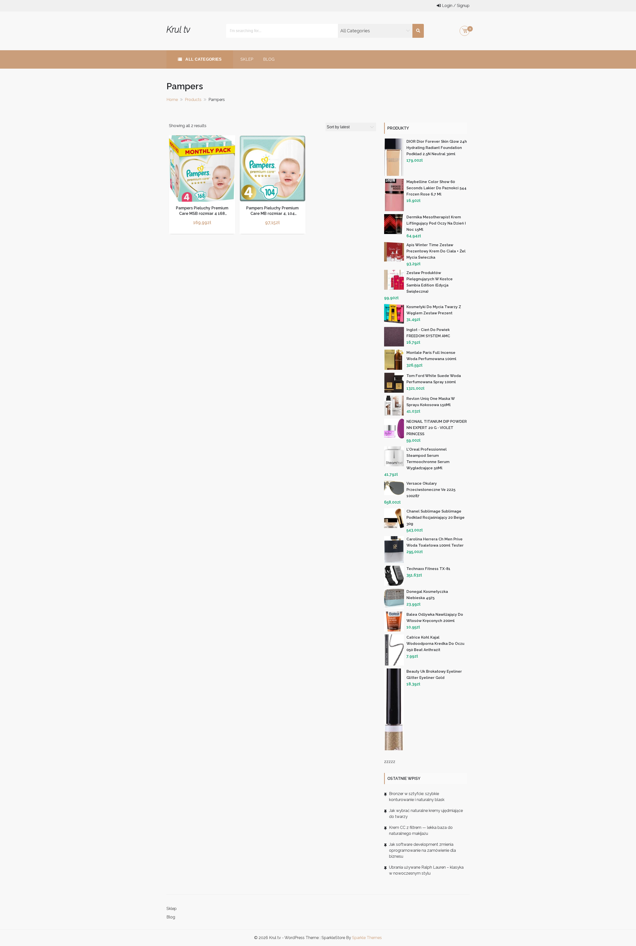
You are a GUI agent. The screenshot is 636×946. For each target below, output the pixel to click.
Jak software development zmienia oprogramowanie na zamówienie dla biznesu (422, 850)
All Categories (203, 59)
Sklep (246, 59)
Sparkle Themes (367, 937)
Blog (269, 59)
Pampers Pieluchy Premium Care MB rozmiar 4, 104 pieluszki (272, 214)
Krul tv (178, 29)
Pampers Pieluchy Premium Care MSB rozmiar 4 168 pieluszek (202, 214)
